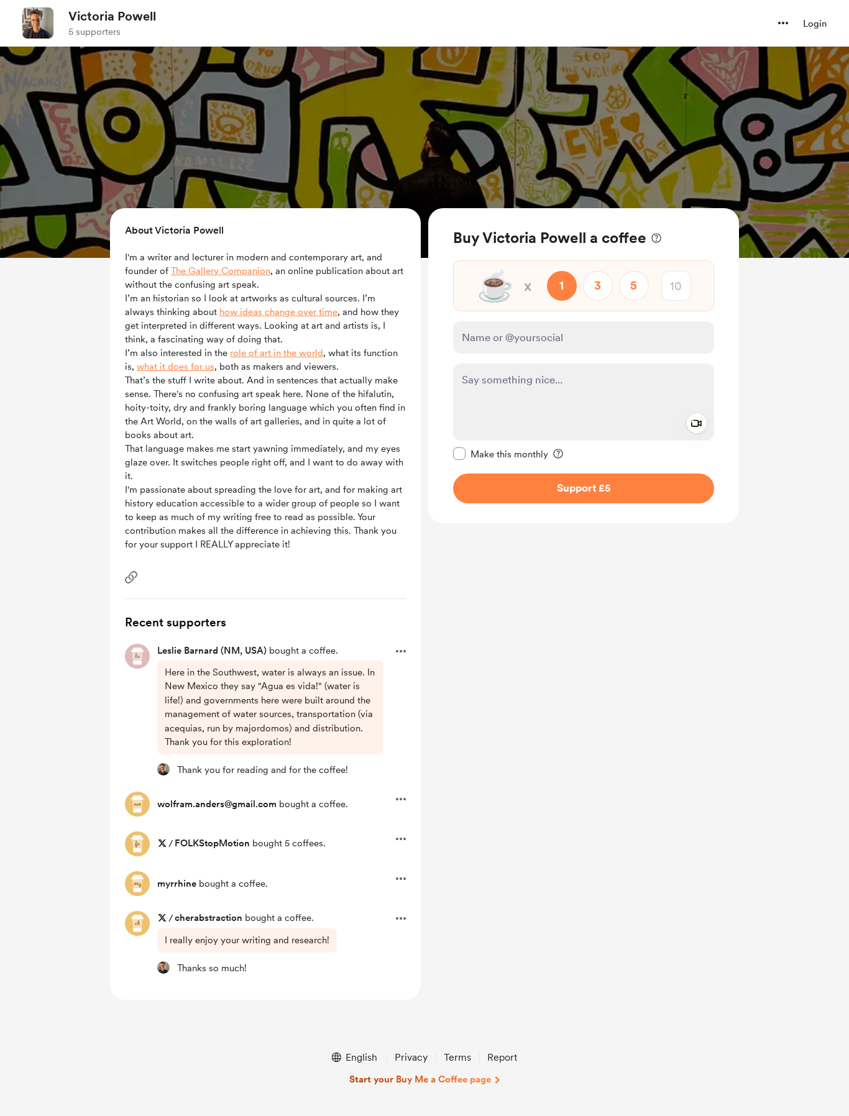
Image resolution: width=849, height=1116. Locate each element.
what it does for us (175, 366)
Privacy (411, 1057)
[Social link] (131, 577)
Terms (457, 1057)
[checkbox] (500, 454)
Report (502, 1057)
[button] (783, 23)
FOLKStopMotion (212, 843)
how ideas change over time (278, 312)
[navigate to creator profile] (37, 23)
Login (815, 23)
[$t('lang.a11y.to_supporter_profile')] (163, 769)
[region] (583, 365)
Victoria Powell (112, 16)
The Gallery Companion (220, 271)
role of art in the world (276, 353)
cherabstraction (208, 917)
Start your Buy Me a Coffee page (420, 1079)
